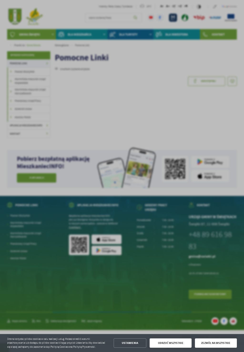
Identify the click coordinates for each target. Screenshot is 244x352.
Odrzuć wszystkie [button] (170, 343)
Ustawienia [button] (130, 343)
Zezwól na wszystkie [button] (215, 343)
